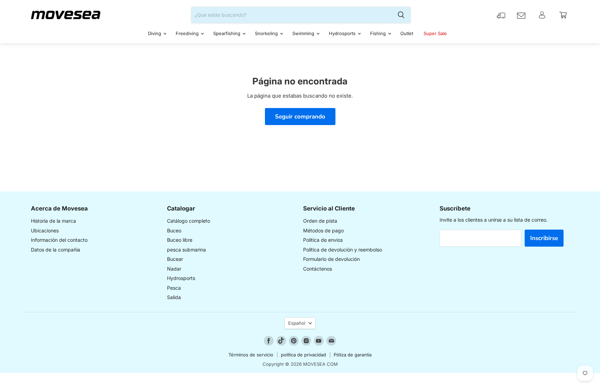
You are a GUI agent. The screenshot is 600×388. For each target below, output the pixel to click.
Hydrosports (343, 33)
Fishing (378, 33)
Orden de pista (320, 221)
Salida (174, 297)
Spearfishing (227, 33)
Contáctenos (317, 269)
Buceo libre (179, 240)
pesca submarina (186, 250)
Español (296, 323)
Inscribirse (544, 238)
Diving (155, 33)
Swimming (304, 33)
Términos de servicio (250, 354)
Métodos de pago (323, 230)
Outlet (406, 33)
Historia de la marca (53, 221)
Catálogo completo (188, 221)
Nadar (174, 269)
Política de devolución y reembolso (342, 250)
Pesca (174, 288)
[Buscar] (401, 15)
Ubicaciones (45, 230)
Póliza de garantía (353, 354)
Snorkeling (267, 33)
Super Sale (435, 33)
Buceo (174, 230)
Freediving (188, 33)
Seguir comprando (300, 117)
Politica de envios (323, 240)
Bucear (175, 259)
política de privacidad (303, 354)
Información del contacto (59, 240)
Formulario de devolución (331, 259)
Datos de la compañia (55, 250)
